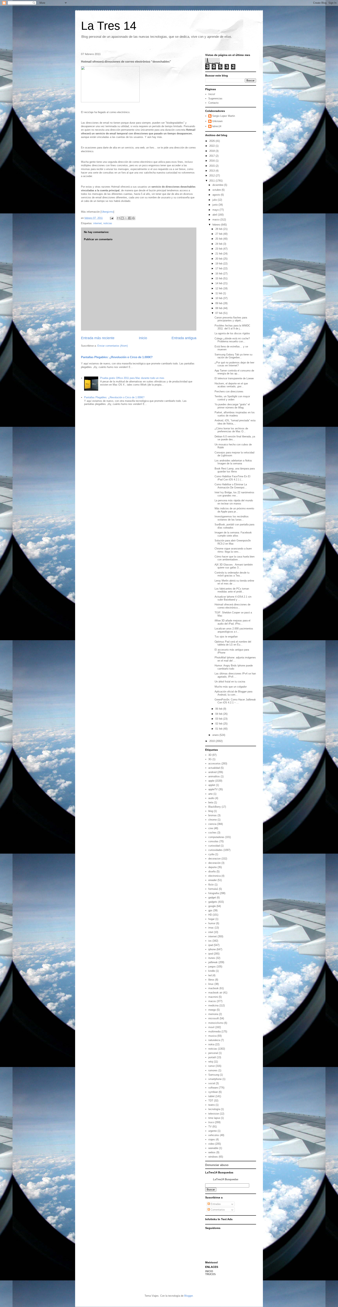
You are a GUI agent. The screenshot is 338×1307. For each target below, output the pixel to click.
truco (211, 1122)
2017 (212, 155)
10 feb (219, 298)
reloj (210, 1061)
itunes (211, 957)
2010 (212, 741)
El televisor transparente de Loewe (234, 378)
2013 (212, 170)
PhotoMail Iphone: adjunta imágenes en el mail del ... (235, 659)
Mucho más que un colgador (231, 686)
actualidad (214, 767)
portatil (212, 1057)
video (211, 1143)
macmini (213, 996)
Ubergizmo (107, 211)
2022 (212, 145)
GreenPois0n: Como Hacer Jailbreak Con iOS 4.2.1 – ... (235, 701)
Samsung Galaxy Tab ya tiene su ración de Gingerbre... (233, 356)
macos (212, 1001)
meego (212, 1009)
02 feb (219, 723)
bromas (212, 815)
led (210, 975)
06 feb (219, 708)
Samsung (213, 1074)
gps (210, 910)
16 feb (219, 273)
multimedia (214, 1031)
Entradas (215, 1204)
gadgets (212, 901)
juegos (212, 966)
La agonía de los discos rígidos (232, 333)
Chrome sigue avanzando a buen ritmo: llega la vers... (233, 550)
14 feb (219, 283)
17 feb (219, 268)
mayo (215, 209)
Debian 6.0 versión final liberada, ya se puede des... (235, 438)
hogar (211, 919)
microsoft (213, 1018)
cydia (211, 854)
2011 (212, 180)
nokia (211, 1044)
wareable (213, 1148)
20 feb (219, 258)
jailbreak (213, 962)
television (213, 1113)
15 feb (219, 278)
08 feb (219, 308)
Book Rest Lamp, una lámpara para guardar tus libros (235, 470)
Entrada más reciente (97, 338)
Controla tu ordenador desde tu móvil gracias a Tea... (232, 574)
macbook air (215, 992)
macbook (213, 988)
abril (215, 214)
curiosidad (214, 845)
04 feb (219, 713)
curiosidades (215, 850)
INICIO (209, 1271)
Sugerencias (215, 98)
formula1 (213, 888)
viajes (211, 1139)
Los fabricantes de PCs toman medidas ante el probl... (232, 590)
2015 (212, 165)
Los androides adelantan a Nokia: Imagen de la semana (233, 462)
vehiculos (213, 1135)
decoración (214, 862)
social (211, 1083)
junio (215, 204)
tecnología (214, 1109)
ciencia (212, 823)
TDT (210, 1100)
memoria (213, 1014)
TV (210, 1126)
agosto (216, 194)
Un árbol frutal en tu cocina (230, 681)
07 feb (219, 313)
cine (210, 828)
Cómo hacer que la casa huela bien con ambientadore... (234, 558)
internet (97, 223)
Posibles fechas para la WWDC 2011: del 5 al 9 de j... (232, 327)
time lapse (214, 1117)
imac (211, 927)
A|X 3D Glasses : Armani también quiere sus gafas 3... (234, 566)
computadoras (216, 837)
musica (212, 1035)
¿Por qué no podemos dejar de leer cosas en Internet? (234, 364)
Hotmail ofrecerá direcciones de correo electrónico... (232, 606)
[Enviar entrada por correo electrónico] (111, 218)
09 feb (219, 303)
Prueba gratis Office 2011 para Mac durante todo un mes (132, 378)
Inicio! (211, 94)
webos (212, 1152)
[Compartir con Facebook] (130, 218)
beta (210, 802)
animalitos (214, 776)
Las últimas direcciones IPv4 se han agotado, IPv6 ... (235, 675)
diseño (212, 871)
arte (210, 793)
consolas (213, 841)
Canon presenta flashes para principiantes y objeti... (231, 319)
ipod (210, 953)
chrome (212, 819)
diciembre (218, 184)
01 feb (219, 728)
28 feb (219, 228)
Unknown (217, 121)
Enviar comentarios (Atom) (112, 345)
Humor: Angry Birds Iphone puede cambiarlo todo (234, 667)
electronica (214, 875)
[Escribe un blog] (122, 218)
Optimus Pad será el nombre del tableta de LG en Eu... (233, 643)
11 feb (219, 293)
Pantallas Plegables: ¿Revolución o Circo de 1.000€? (117, 357)
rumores (213, 1070)
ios (210, 940)
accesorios (214, 763)
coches (212, 832)
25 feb (219, 238)
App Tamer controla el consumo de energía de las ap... (234, 372)
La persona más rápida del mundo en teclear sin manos (234, 502)
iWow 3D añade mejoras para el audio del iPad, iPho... (232, 622)
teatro (211, 1104)
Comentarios (217, 1209)
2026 (212, 140)
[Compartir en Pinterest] (133, 218)
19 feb (219, 263)
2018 (212, 150)
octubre (217, 189)
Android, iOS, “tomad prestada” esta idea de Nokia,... (235, 422)
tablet (211, 1096)
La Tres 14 (108, 25)
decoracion (214, 858)
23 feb (219, 248)
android (212, 772)
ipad (210, 945)
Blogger (188, 1295)
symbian (213, 1091)
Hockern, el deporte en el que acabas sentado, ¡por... (231, 385)
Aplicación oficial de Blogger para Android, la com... (233, 693)
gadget (212, 897)
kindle (211, 970)
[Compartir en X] (126, 218)
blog (210, 811)
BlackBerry (214, 806)
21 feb (219, 253)
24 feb (219, 243)
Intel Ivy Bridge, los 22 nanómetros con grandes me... (234, 494)
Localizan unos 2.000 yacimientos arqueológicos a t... (234, 630)
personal (213, 1053)
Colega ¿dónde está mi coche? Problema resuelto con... (232, 340)
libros (211, 979)
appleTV (213, 789)
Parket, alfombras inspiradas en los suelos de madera (235, 414)
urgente (212, 1130)
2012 (212, 175)
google (212, 906)
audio (211, 798)
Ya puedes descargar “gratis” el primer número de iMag (232, 406)
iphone (212, 949)
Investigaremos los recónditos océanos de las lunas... (232, 518)
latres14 (216, 126)
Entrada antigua (184, 338)
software (213, 1087)
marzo (216, 219)
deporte (212, 867)
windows (213, 1156)
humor (211, 923)
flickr (211, 884)
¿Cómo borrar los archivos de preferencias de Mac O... (231, 430)
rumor (211, 1065)
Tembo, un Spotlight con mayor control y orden (232, 398)
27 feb (219, 233)
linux (211, 983)
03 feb (219, 718)
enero (215, 735)
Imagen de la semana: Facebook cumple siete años (233, 534)
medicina (213, 1005)
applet (211, 785)
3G (210, 759)
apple (211, 780)
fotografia (213, 893)
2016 (212, 160)
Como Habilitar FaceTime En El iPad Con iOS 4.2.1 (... (232, 478)
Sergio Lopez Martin (223, 115)
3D (209, 754)
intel (210, 932)
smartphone (215, 1079)
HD (210, 914)
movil (211, 1027)
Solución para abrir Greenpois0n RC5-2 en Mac (233, 542)
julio (215, 199)
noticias (107, 223)
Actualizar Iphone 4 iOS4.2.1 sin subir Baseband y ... (233, 598)
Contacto (213, 102)
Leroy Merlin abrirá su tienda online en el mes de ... (234, 582)
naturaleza (214, 1040)
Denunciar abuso (216, 1165)
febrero (216, 224)
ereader (212, 880)
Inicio (143, 338)
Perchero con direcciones (229, 391)
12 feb (219, 288)
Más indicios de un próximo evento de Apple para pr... (234, 510)
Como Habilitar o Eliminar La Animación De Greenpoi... (231, 486)
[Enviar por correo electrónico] (118, 218)
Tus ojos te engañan (226, 636)
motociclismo (215, 1022)
